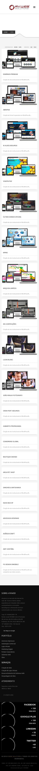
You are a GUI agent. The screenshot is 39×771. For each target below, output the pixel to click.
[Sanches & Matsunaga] (19, 483)
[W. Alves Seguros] (19, 131)
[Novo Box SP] (19, 499)
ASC (31, 47)
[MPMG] (19, 238)
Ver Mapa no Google (9, 630)
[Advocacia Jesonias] (19, 514)
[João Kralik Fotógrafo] (19, 381)
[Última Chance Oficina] (19, 203)
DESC (35, 47)
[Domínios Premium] (19, 60)
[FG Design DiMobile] (19, 560)
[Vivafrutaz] (19, 167)
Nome (15, 47)
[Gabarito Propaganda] (19, 422)
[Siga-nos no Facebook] (19, 708)
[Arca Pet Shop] (19, 468)
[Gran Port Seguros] (19, 407)
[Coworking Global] (19, 437)
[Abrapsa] (19, 95)
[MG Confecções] (19, 310)
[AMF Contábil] (19, 545)
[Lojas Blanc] (19, 345)
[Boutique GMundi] (19, 453)
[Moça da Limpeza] (19, 274)
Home (5, 32)
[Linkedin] (19, 732)
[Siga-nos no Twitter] (19, 744)
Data (20, 47)
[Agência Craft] (19, 530)
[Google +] (19, 720)
